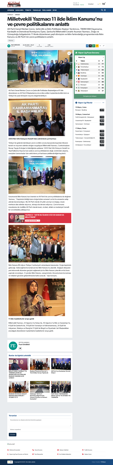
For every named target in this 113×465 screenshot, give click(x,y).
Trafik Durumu (88, 450)
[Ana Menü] (104, 10)
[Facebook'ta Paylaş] (87, 45)
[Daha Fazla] (97, 45)
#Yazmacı (11, 40)
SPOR (54, 10)
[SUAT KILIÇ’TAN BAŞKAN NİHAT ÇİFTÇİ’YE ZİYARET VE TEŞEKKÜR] (61, 387)
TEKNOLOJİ (37, 10)
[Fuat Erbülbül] (13, 345)
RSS (11, 462)
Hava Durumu (38, 450)
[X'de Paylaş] (90, 45)
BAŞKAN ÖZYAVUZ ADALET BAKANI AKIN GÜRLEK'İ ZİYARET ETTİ (18, 395)
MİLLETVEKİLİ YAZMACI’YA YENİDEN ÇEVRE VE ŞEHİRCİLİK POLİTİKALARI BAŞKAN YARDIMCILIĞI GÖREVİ (18, 374)
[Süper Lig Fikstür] (103, 103)
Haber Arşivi (87, 454)
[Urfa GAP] (14, 4)
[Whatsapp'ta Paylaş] (93, 45)
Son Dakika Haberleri (65, 454)
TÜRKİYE (28, 10)
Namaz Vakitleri (64, 450)
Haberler (10, 14)
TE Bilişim (103, 462)
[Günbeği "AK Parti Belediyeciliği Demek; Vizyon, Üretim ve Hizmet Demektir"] (40, 387)
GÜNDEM (10, 10)
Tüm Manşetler (38, 454)
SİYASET (17, 14)
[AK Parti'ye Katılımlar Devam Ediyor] (61, 364)
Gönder (12, 434)
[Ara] (102, 10)
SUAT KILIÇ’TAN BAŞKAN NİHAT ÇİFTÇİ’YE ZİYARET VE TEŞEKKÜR (60, 395)
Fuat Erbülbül (24, 344)
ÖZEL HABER (46, 10)
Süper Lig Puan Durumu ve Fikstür (18, 454)
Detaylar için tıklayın (89, 96)
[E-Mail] (20, 348)
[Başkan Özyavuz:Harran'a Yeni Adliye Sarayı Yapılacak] (40, 364)
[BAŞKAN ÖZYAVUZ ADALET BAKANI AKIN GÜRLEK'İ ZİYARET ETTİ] (19, 387)
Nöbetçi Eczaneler (15, 450)
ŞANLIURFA (19, 10)
